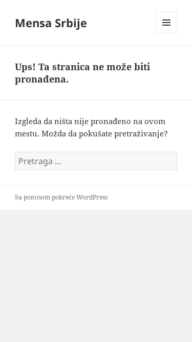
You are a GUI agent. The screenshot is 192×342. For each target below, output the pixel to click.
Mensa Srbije (51, 22)
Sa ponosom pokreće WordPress (61, 197)
